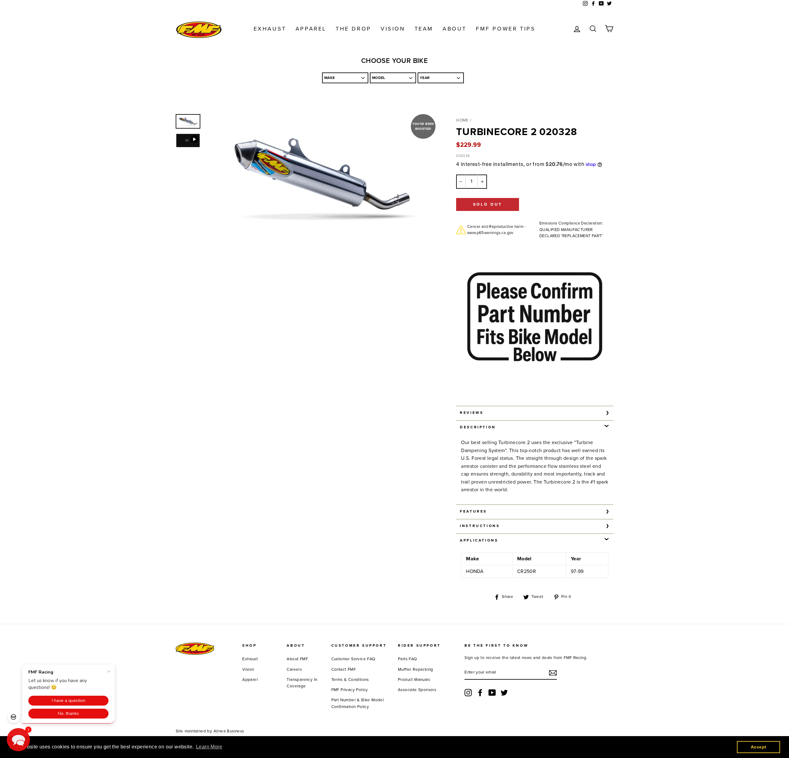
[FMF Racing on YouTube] (492, 692)
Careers (294, 669)
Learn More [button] (209, 746)
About (455, 28)
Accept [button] (758, 746)
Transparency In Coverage (302, 683)
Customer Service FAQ (353, 659)
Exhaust (270, 28)
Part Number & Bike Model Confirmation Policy (357, 703)
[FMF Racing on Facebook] (480, 692)
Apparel (311, 28)
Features (473, 511)
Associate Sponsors (417, 689)
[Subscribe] (553, 673)
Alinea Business (229, 731)
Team (424, 28)
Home (462, 120)
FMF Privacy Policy (349, 689)
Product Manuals (414, 679)
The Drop (353, 28)
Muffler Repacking (415, 669)
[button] (18, 739)
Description (478, 427)
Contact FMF (343, 669)
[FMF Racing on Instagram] (468, 692)
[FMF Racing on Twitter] (504, 692)
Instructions (480, 526)
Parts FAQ (407, 659)
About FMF (297, 659)
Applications (479, 540)
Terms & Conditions (350, 679)
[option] (320, 179)
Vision (393, 28)
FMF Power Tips (505, 28)
